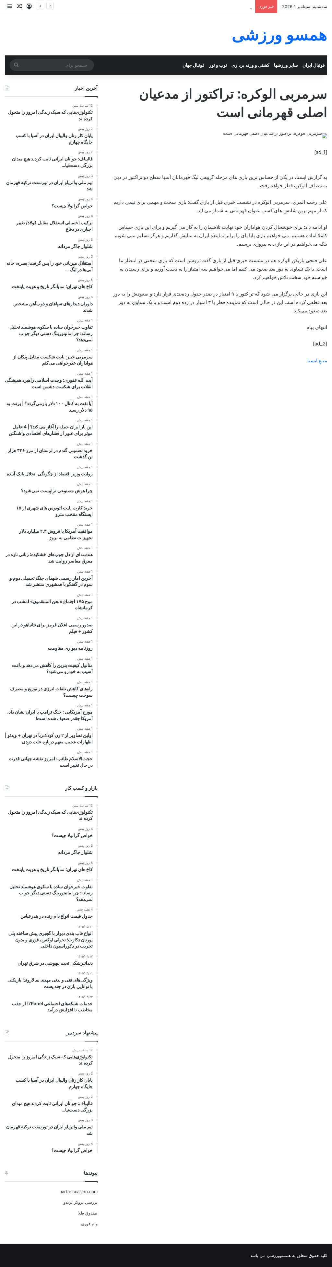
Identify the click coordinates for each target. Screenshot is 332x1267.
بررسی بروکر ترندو (81, 1202)
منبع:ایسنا (317, 360)
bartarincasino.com (78, 1191)
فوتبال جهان (194, 65)
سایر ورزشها (286, 65)
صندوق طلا (88, 1212)
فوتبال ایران (313, 65)
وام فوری (89, 1223)
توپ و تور (218, 65)
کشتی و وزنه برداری (250, 65)
